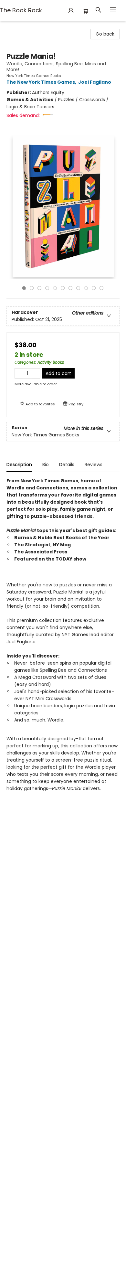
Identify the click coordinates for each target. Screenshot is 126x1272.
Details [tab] (66, 464)
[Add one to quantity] (36, 373)
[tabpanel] (63, 642)
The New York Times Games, (41, 82)
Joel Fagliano (94, 82)
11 (101, 288)
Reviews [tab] (93, 464)
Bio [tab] (45, 464)
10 (94, 288)
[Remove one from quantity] (19, 373)
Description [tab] (19, 464)
